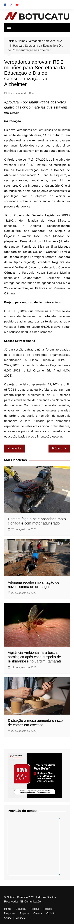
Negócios (9, 913)
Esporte (24, 913)
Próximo (57, 448)
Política (47, 908)
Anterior (16, 448)
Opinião (50, 913)
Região (35, 908)
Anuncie (21, 918)
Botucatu (21, 908)
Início (11, 41)
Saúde (8, 918)
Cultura (37, 913)
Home (21, 41)
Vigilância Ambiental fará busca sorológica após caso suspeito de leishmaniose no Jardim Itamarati (34, 657)
